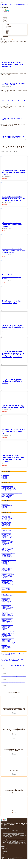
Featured (5, 21)
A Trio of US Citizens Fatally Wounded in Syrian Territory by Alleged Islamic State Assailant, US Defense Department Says (13, 354)
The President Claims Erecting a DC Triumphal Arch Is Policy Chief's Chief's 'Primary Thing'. (14, 841)
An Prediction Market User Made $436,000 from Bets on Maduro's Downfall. (13, 172)
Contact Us (5, 36)
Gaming (7, 24)
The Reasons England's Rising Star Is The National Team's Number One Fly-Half (13, 84)
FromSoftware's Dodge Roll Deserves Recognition (11, 302)
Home (4, 15)
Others (7, 30)
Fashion (4, 20)
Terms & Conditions (10, 858)
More (4, 23)
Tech (7, 33)
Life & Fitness (9, 26)
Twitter (4, 852)
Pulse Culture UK (9, 857)
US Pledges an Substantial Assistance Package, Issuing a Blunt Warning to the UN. (14, 101)
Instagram (5, 853)
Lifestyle (7, 27)
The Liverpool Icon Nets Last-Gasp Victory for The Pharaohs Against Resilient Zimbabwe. (13, 834)
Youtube (5, 854)
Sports (7, 32)
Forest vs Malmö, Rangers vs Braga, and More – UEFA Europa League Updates (12, 119)
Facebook (5, 851)
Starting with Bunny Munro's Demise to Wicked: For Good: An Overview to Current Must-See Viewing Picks (14, 843)
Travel (7, 34)
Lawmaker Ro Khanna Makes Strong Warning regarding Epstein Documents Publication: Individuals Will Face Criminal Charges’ (13, 660)
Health (7, 25)
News (7, 28)
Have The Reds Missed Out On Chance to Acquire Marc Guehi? (13, 406)
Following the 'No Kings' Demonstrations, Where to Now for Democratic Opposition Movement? (13, 458)
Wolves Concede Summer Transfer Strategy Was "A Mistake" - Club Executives (13, 665)
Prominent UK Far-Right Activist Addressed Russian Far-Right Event (13, 431)
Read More (4, 178)
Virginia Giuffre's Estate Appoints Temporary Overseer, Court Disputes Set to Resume (14, 831)
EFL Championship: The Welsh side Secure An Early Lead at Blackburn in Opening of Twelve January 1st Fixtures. (13, 682)
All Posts (5, 17)
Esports (4, 19)
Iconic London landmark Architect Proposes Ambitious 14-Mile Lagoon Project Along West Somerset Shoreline (15, 838)
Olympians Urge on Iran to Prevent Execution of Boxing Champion (12, 224)
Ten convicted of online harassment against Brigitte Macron (11, 276)
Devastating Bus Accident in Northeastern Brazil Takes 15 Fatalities (12, 381)
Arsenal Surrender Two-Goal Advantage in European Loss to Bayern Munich (12, 64)
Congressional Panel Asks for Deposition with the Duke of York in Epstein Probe (13, 250)
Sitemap (4, 858)
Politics (7, 31)
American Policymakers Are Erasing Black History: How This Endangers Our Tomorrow (13, 198)
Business (5, 18)
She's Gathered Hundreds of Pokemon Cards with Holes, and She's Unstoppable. (13, 327)
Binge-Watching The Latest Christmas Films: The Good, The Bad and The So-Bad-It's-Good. (13, 137)
